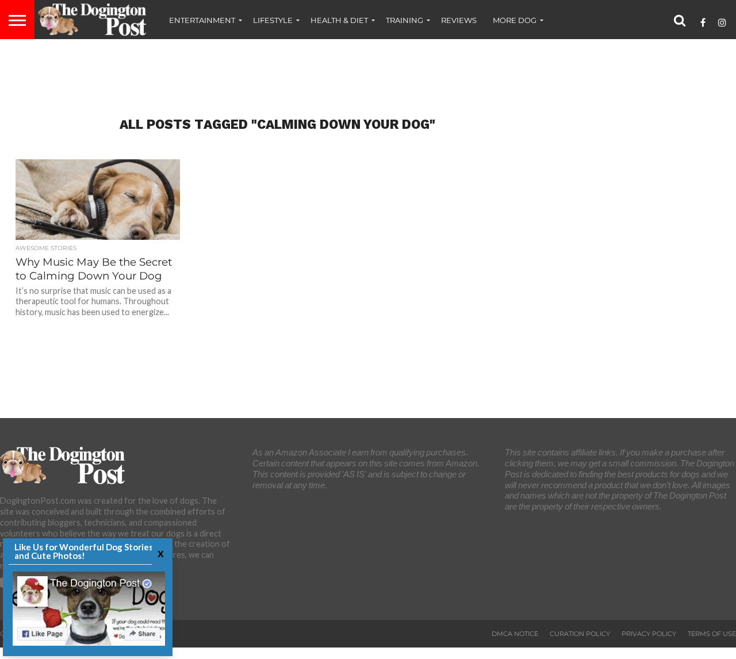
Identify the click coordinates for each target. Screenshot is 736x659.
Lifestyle (273, 20)
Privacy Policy (649, 634)
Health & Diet (339, 20)
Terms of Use (712, 634)
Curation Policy (580, 634)
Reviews (459, 20)
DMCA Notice (515, 634)
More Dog (514, 20)
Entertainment (202, 20)
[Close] (159, 553)
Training (404, 20)
